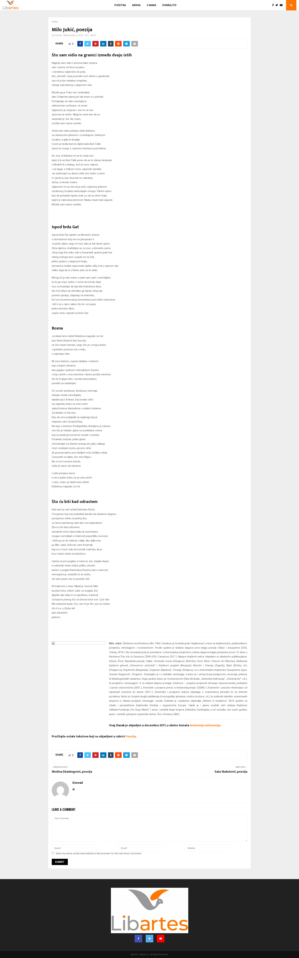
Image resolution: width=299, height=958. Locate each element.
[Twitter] (277, 5)
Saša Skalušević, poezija (231, 771)
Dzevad (58, 35)
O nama (151, 5)
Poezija (131, 736)
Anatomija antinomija (205, 725)
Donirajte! (169, 5)
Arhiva (136, 5)
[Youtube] (282, 5)
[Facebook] (273, 5)
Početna (120, 5)
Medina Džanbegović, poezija (72, 771)
